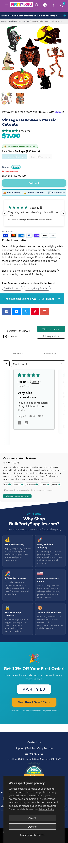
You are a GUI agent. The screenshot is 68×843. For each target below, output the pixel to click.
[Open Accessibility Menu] (45, 5)
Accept (32, 818)
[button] (10, 130)
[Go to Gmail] (44, 311)
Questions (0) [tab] (49, 353)
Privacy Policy (46, 809)
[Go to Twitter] (26, 311)
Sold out (34, 183)
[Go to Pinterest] (35, 311)
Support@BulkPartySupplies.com (34, 748)
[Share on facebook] (19, 423)
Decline (32, 826)
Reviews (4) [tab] (18, 353)
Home (4, 21)
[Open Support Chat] (53, 5)
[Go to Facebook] (6, 311)
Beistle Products (12, 288)
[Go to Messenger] (16, 311)
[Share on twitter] (26, 423)
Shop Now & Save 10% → (34, 702)
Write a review (51, 329)
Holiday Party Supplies (19, 21)
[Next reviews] (63, 213)
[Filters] (6, 363)
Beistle (16, 167)
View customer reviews (17, 496)
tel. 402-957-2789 (34, 753)
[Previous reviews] (5, 213)
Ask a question (51, 336)
